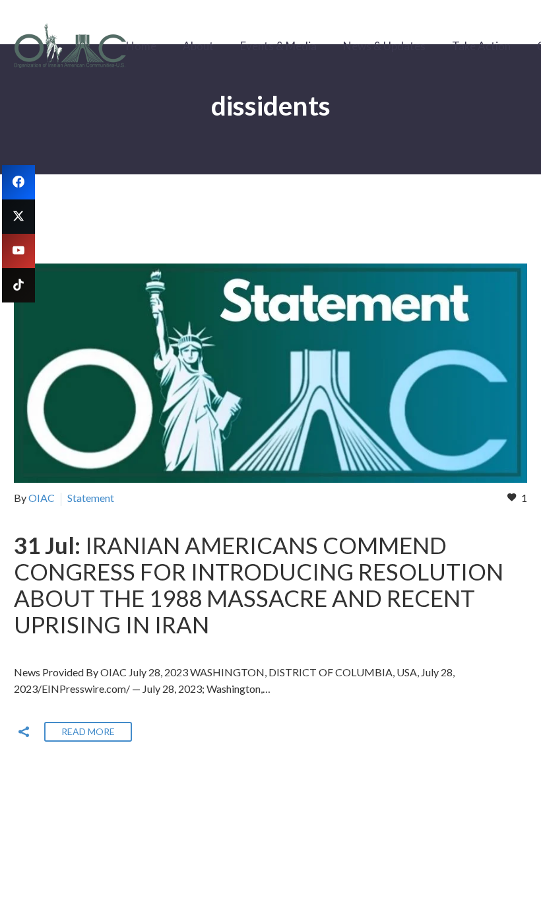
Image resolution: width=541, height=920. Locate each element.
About (198, 46)
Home (141, 46)
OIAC (41, 497)
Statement (90, 497)
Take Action (481, 46)
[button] (24, 732)
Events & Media (278, 46)
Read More (88, 731)
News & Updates (384, 46)
